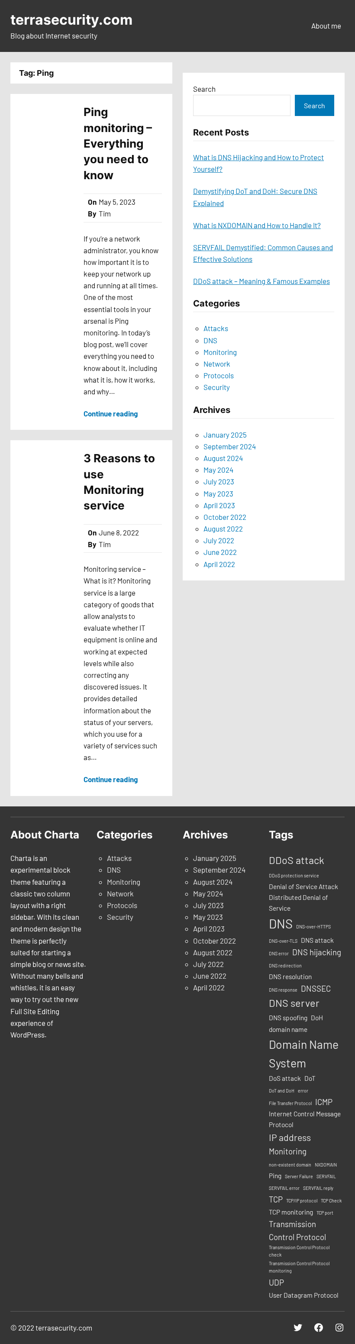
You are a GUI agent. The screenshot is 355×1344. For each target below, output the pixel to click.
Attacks (215, 328)
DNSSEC (316, 988)
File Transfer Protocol (290, 1103)
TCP (276, 1199)
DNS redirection (285, 965)
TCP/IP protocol (301, 1200)
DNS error (279, 953)
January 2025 (225, 434)
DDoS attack (296, 860)
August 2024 (223, 458)
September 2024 (229, 446)
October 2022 (224, 516)
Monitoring (220, 352)
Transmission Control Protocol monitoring (299, 1266)
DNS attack (317, 940)
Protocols (218, 375)
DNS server (294, 1003)
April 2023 (219, 505)
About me (326, 25)
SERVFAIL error (284, 1188)
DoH (317, 1018)
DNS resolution (290, 976)
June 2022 (220, 552)
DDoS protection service (294, 875)
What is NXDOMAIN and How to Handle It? (257, 225)
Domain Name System (304, 1053)
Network (216, 363)
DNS (210, 340)
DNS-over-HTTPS (313, 926)
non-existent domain (290, 1164)
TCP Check (331, 1200)
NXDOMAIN (326, 1164)
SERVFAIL (326, 1176)
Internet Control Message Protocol (305, 1119)
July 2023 (218, 481)
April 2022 (219, 564)
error (303, 1090)
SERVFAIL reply (318, 1188)
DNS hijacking (316, 952)
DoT (310, 1078)
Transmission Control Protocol (297, 1230)
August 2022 (223, 528)
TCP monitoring (291, 1212)
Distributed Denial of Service (298, 902)
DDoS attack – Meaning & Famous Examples (261, 281)
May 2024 (218, 469)
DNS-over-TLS (283, 941)
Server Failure (299, 1176)
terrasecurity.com (71, 19)
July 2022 (218, 540)
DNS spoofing (288, 1018)
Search (204, 88)
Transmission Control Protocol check (299, 1250)
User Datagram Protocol (304, 1295)
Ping (275, 1176)
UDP (276, 1282)
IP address (290, 1137)
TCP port (324, 1212)
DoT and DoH (281, 1090)
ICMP (323, 1102)
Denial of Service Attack (303, 886)
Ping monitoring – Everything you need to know (118, 143)
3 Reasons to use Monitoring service (119, 481)
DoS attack (285, 1078)
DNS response (283, 990)
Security (216, 387)
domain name (288, 1029)
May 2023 (218, 493)
